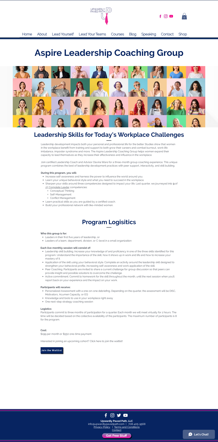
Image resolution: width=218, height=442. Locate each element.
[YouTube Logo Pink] (171, 16)
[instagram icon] (166, 16)
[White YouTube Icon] (125, 415)
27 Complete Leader (57, 187)
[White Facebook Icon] (106, 415)
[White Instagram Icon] (112, 415)
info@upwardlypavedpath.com (106, 424)
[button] (118, 35)
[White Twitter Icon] (119, 415)
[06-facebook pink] (160, 16)
